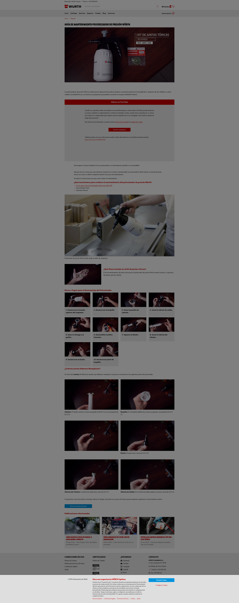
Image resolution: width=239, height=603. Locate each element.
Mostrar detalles (97, 598)
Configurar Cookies (161, 585)
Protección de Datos (123, 598)
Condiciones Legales (109, 598)
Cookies (133, 598)
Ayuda (138, 598)
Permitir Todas (161, 580)
